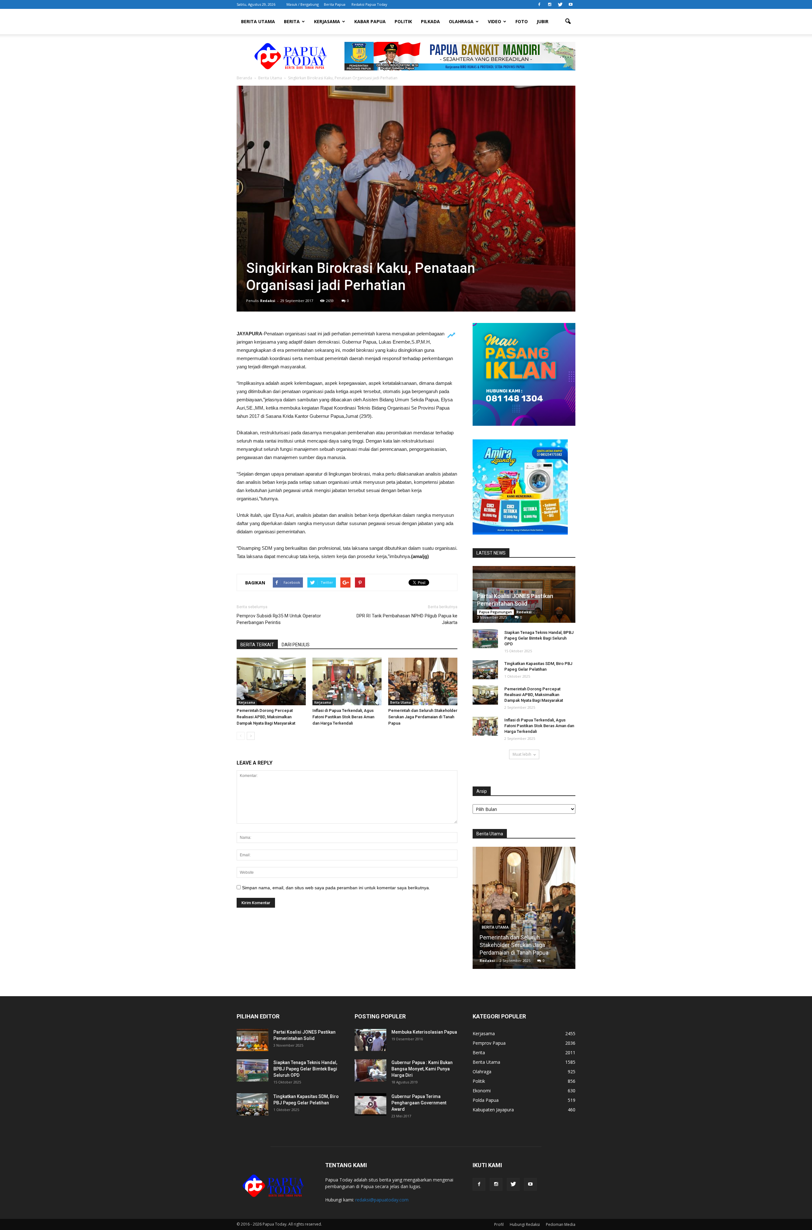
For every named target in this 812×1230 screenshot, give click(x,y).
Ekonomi (482, 1091)
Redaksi (267, 300)
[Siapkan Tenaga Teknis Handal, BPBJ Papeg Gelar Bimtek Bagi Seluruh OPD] (485, 638)
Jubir (542, 21)
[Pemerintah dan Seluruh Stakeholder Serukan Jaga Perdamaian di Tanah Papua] (422, 681)
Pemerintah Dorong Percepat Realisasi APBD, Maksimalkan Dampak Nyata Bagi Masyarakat (266, 717)
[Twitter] (560, 4)
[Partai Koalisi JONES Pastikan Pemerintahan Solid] (252, 1040)
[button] (567, 21)
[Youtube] (570, 4)
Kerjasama (327, 21)
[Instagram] (549, 4)
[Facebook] (539, 4)
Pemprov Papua (489, 1043)
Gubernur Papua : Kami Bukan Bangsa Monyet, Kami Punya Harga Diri (422, 1069)
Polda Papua (486, 1100)
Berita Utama (258, 21)
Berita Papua (334, 4)
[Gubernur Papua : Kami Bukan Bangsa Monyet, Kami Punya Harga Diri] (370, 1070)
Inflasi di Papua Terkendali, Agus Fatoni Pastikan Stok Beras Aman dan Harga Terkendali (343, 717)
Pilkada (430, 21)
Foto (521, 21)
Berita (292, 21)
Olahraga (461, 21)
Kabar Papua (370, 21)
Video (494, 21)
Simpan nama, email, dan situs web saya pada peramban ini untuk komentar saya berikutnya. (336, 887)
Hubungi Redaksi (525, 1224)
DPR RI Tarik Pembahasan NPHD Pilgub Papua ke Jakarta (407, 619)
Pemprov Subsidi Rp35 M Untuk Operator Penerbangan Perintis (279, 619)
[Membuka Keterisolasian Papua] (370, 1040)
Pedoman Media (560, 1224)
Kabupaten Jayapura (493, 1110)
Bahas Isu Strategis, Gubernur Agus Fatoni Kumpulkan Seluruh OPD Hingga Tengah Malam (524, 945)
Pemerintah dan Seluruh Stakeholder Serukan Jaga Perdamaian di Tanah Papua (422, 717)
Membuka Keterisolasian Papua (424, 1032)
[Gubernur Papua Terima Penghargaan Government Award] (370, 1104)
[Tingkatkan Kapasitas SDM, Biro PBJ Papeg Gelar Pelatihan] (485, 669)
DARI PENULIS (296, 644)
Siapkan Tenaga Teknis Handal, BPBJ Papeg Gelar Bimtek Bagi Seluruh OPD (538, 638)
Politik (403, 21)
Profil (499, 1224)
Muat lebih (522, 754)
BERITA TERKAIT (257, 644)
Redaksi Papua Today (369, 4)
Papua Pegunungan (495, 612)
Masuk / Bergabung (302, 4)
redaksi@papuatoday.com (382, 1200)
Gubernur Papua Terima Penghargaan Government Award (418, 1103)
